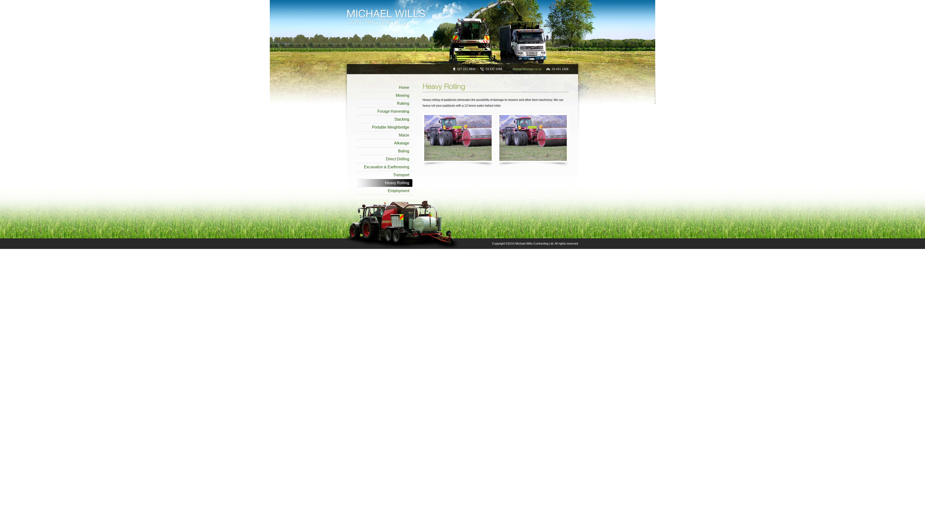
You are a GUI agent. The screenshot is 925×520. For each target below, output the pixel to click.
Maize (404, 135)
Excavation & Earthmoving (386, 167)
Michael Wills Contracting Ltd (386, 17)
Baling (403, 151)
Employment (398, 191)
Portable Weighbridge (390, 127)
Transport (401, 175)
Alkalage (401, 143)
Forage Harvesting (393, 111)
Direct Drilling (397, 159)
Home (404, 87)
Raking (403, 103)
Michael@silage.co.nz (527, 69)
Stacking (401, 119)
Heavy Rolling (397, 183)
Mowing (402, 95)
